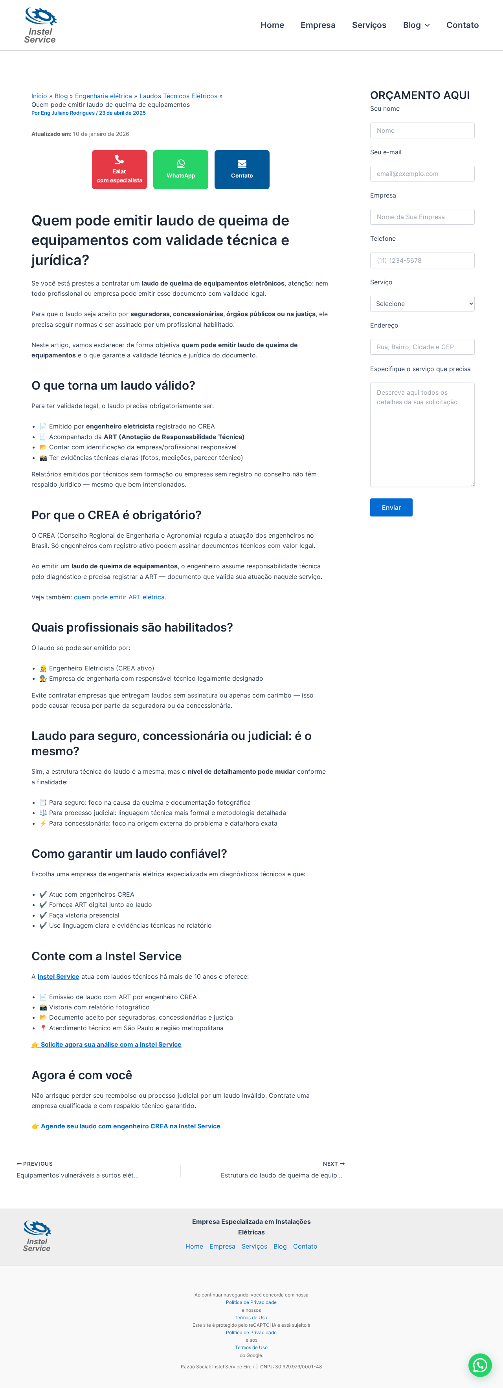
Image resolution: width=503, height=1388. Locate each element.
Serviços (369, 25)
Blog (412, 25)
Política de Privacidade (251, 1302)
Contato (462, 25)
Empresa (318, 25)
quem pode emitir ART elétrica (119, 597)
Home (272, 25)
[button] (425, 25)
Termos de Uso (251, 1317)
